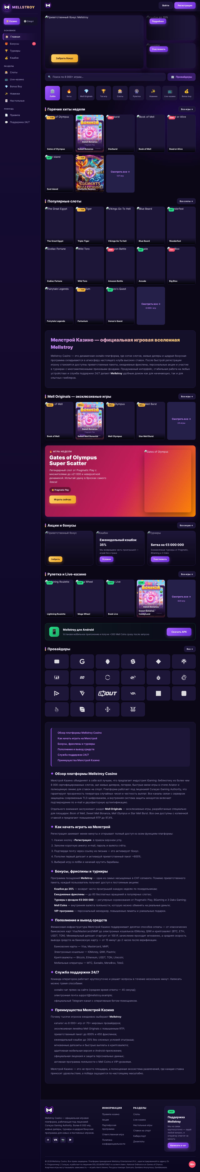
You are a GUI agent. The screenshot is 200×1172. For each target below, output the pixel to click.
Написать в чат (178, 1145)
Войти (165, 5)
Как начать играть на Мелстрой (77, 738)
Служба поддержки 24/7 (73, 754)
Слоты (11, 72)
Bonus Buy (13, 86)
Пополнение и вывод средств (76, 749)
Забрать (55, 559)
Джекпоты (139, 1141)
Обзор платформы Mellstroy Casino (80, 732)
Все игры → (187, 109)
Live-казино (14, 79)
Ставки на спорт (142, 1130)
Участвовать (158, 49)
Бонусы (20, 43)
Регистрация (185, 5)
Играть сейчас (62, 499)
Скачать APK (179, 631)
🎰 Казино (11, 21)
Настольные (15, 100)
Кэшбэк (12, 57)
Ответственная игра (113, 1134)
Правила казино (110, 1114)
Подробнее (158, 21)
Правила (12, 115)
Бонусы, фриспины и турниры (76, 743)
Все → (190, 649)
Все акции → (186, 525)
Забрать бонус (64, 58)
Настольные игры (142, 1125)
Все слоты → (186, 201)
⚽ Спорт (29, 21)
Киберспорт (139, 1136)
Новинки (12, 93)
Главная (12, 36)
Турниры (12, 50)
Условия (106, 559)
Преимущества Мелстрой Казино (79, 760)
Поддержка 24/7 (17, 122)
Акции (105, 1119)
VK (55, 1139)
